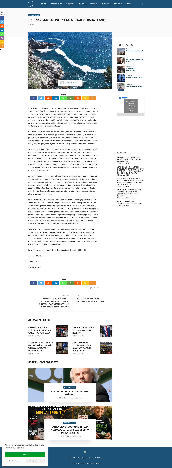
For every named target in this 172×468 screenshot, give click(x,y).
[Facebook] (33, 98)
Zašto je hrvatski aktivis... (134, 86)
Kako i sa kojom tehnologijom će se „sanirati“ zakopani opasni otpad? (82, 347)
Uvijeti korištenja (83, 458)
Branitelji (118, 4)
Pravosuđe (82, 4)
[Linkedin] (55, 98)
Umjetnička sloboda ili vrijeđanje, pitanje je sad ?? (90, 300)
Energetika (70, 4)
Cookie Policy (10, 448)
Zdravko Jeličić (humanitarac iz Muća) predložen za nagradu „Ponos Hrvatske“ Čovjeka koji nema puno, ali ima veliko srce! (130, 181)
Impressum (20, 448)
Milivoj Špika (65, 436)
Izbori (128, 4)
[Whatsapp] (63, 98)
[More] (92, 98)
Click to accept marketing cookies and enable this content (130, 105)
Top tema (93, 4)
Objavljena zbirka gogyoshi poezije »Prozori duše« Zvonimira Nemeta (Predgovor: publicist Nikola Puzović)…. (130, 193)
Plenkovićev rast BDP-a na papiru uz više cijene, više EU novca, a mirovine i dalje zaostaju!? (40, 347)
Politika (44, 4)
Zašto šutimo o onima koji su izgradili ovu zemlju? (83, 330)
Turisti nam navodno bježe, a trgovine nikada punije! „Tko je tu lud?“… (39, 330)
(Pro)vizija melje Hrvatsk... (135, 77)
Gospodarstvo (56, 4)
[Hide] (1, 49)
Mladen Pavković (64, 398)
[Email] (70, 98)
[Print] (77, 98)
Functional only (14, 461)
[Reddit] (48, 98)
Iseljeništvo (105, 4)
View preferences (35, 461)
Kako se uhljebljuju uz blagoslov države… (70, 393)
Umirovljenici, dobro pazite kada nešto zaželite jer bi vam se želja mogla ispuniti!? (70, 430)
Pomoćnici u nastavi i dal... (135, 51)
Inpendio (98, 463)
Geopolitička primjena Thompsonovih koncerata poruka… (130, 202)
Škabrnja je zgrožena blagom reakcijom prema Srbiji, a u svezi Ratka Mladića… (129, 159)
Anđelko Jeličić (72, 83)
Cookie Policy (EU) (98, 458)
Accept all (25, 454)
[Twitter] (41, 98)
